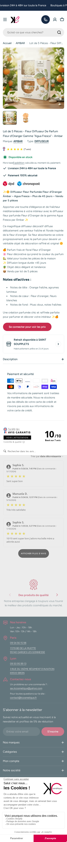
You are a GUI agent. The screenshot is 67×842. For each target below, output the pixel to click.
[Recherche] (59, 32)
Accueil (7, 43)
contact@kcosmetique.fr (23, 697)
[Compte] (55, 19)
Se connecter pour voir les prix (27, 326)
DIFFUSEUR (41, 141)
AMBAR (20, 43)
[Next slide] (57, 595)
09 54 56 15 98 (18, 642)
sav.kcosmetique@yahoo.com (26, 688)
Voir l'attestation (17, 437)
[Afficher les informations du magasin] (58, 344)
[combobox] (33, 32)
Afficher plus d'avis (33, 553)
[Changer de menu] (5, 19)
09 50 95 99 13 (18, 663)
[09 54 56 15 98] (45, 19)
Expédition (18, 162)
